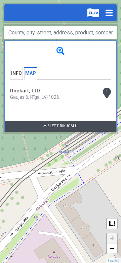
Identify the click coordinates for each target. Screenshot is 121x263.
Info (16, 73)
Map (30, 73)
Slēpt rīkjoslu (62, 126)
